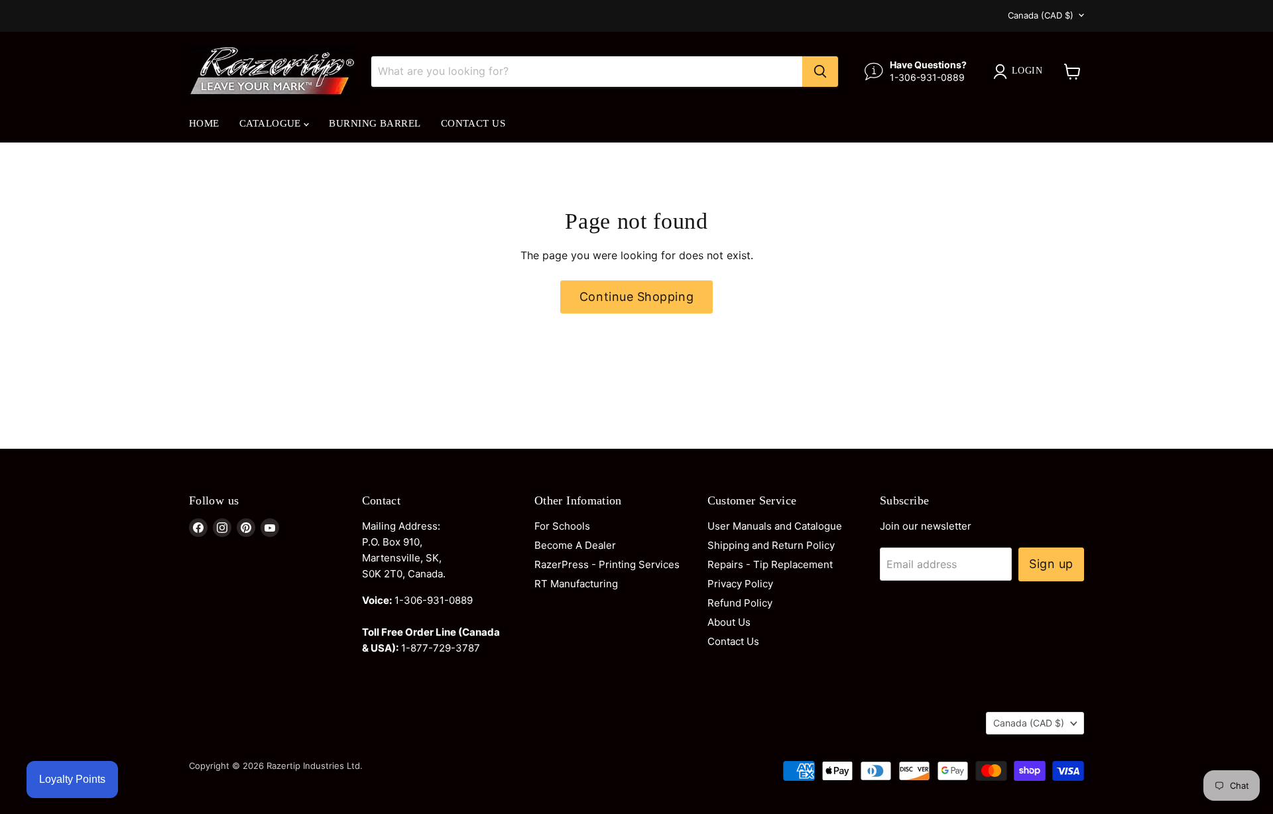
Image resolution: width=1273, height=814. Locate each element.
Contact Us (473, 123)
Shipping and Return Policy (771, 545)
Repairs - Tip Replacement (770, 564)
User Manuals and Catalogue (774, 526)
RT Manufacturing (576, 583)
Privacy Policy (740, 583)
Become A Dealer (575, 545)
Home (204, 123)
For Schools (562, 526)
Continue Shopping (636, 297)
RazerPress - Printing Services (607, 564)
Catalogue (271, 123)
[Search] (820, 71)
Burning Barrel (374, 123)
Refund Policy (739, 603)
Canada (1040, 15)
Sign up (1051, 564)
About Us (729, 622)
